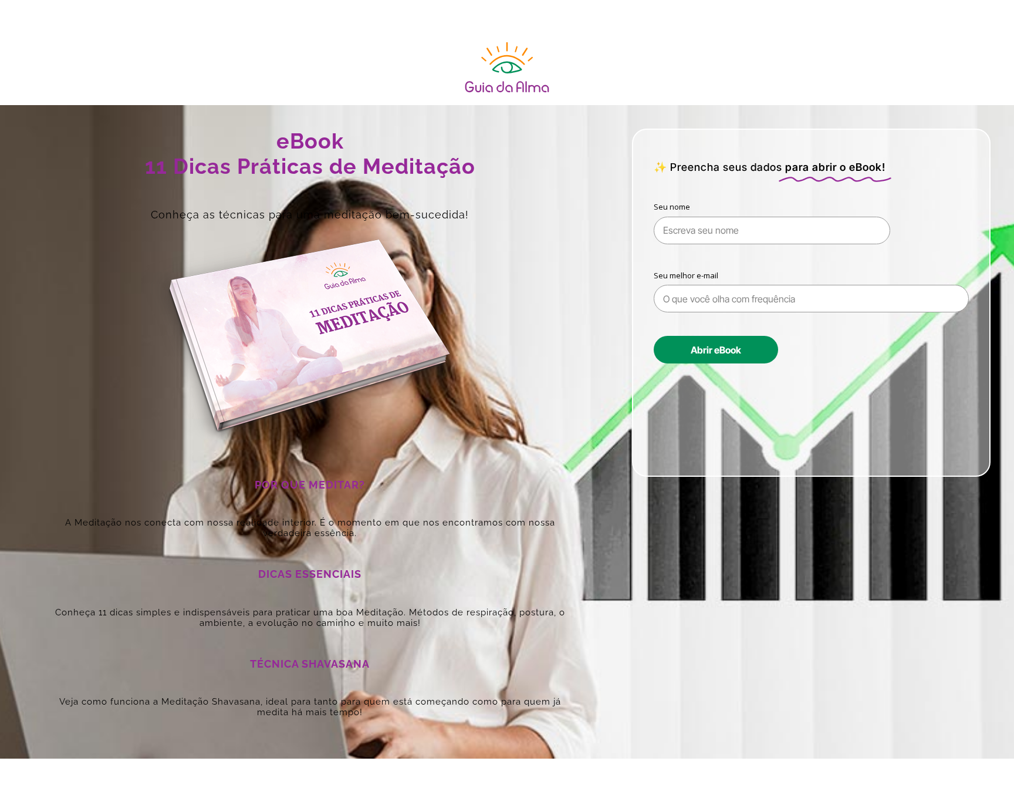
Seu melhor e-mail (686, 275)
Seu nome (672, 206)
